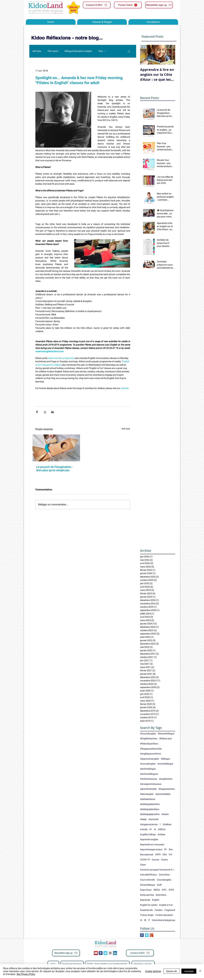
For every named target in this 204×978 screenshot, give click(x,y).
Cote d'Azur (164, 874)
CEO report (52, 51)
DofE (159, 885)
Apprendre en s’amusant (152, 844)
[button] (128, 51)
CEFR (158, 854)
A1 (150, 829)
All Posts (37, 51)
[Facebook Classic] (101, 953)
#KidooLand (165, 738)
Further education (164, 915)
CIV (170, 854)
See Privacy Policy (26, 974)
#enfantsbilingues (149, 774)
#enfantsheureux (148, 779)
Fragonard (169, 910)
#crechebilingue (165, 763)
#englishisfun (165, 779)
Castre (164, 859)
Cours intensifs (147, 879)
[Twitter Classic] (105, 953)
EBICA (157, 889)
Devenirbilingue (147, 885)
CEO (165, 854)
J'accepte (189, 971)
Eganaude (145, 900)
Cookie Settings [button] (153, 971)
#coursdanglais (148, 763)
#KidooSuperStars (149, 743)
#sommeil (153, 819)
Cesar (143, 864)
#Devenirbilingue (166, 733)
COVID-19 (145, 859)
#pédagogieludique (149, 809)
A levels (143, 829)
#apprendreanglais (149, 758)
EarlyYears (161, 895)
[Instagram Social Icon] (110, 953)
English (155, 900)
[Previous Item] (145, 54)
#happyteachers (167, 789)
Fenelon (159, 910)
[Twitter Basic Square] (147, 935)
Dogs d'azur (146, 889)
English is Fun (166, 905)
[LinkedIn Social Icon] (115, 953)
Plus (100, 51)
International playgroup (163, 920)
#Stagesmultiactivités (151, 748)
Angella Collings (148, 834)
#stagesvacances (149, 824)
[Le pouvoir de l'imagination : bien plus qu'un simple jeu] (56, 448)
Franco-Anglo (146, 915)
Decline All (171, 971)
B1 (165, 849)
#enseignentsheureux (150, 784)
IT (149, 920)
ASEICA (161, 829)
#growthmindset (148, 789)
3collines (167, 824)
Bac (171, 849)
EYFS (171, 889)
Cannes (155, 859)
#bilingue (165, 758)
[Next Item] (170, 54)
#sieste (165, 814)
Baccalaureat (146, 854)
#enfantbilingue (148, 769)
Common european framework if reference (157, 869)
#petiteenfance (147, 799)
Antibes (161, 834)
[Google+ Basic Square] (151, 935)
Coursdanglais (164, 879)
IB (145, 920)
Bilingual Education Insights (78, 51)
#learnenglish (146, 794)
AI (155, 829)
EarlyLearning (147, 895)
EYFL (164, 889)
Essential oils (146, 910)
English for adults (148, 905)
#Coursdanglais (148, 733)
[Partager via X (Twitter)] (44, 411)
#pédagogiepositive (150, 814)
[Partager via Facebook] (36, 411)
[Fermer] (200, 971)
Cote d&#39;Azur (148, 874)
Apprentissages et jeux (151, 849)
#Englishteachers (148, 738)
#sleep (143, 819)
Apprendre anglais (149, 839)
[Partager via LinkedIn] (52, 411)
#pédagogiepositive (150, 804)
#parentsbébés (162, 794)
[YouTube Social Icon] (96, 953)
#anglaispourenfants (150, 753)
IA (141, 920)
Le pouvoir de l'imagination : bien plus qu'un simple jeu (54, 468)
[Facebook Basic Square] (142, 935)
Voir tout (125, 428)
